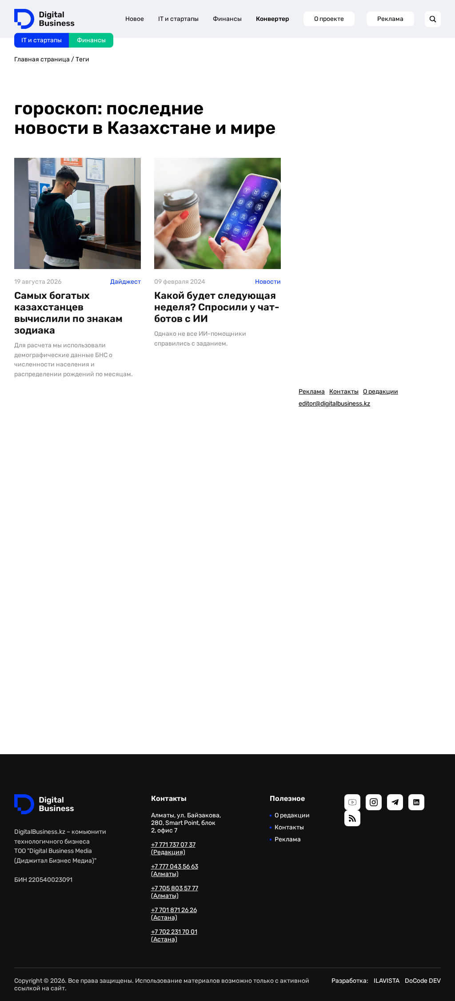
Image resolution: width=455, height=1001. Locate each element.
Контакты (344, 391)
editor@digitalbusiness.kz (334, 403)
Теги (82, 59)
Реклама (390, 19)
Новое (134, 19)
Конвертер (272, 19)
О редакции (380, 391)
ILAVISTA (386, 981)
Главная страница (42, 59)
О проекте (329, 19)
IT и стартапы (41, 40)
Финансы (91, 40)
